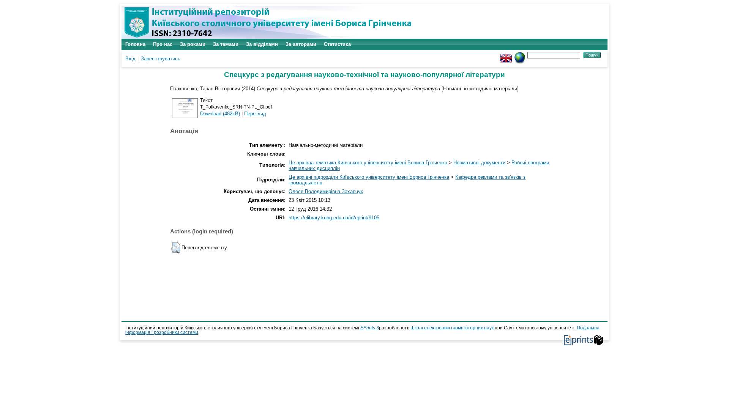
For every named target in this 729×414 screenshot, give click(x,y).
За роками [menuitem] (192, 44)
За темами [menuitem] (225, 44)
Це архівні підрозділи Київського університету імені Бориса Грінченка (369, 177)
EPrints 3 (369, 328)
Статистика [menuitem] (337, 44)
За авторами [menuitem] (301, 44)
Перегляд (255, 113)
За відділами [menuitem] (262, 44)
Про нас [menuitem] (162, 44)
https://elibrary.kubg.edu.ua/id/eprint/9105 (334, 217)
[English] (506, 55)
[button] (175, 247)
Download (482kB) (220, 113)
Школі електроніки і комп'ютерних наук (452, 328)
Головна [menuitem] (135, 44)
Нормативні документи (479, 162)
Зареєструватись (160, 58)
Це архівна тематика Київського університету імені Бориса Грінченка (368, 162)
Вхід (130, 58)
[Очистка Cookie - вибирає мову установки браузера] (520, 55)
